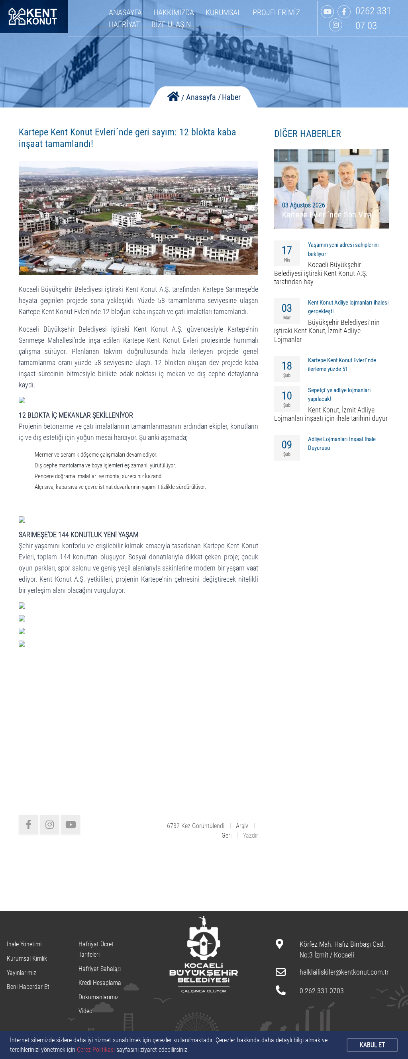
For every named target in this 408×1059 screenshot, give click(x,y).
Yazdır (250, 835)
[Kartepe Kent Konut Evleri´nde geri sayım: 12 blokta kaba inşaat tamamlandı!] (138, 217)
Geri (226, 835)
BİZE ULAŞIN (171, 24)
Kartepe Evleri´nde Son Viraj (327, 214)
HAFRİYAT (124, 24)
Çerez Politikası (96, 1049)
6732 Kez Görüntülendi (195, 826)
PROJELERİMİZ (276, 12)
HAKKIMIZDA (173, 12)
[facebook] (28, 824)
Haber (231, 97)
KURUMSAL (223, 12)
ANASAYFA (125, 12)
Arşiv (242, 826)
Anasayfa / (203, 97)
